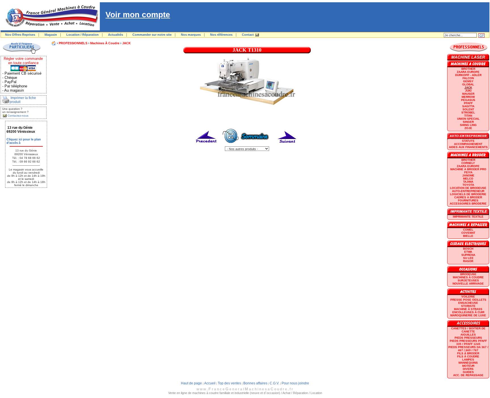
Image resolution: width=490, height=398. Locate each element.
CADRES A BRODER (468, 197)
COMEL (468, 229)
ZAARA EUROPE (468, 71)
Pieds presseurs (468, 337)
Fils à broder (468, 353)
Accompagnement (468, 144)
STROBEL (468, 112)
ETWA (468, 251)
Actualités (115, 34)
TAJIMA (468, 181)
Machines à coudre (104, 43)
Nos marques (191, 34)
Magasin (51, 34)
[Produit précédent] (207, 145)
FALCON (468, 78)
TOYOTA (468, 184)
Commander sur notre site (152, 34)
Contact (248, 34)
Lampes (468, 359)
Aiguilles (468, 334)
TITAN (468, 115)
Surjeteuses (468, 280)
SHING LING (468, 125)
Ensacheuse (468, 302)
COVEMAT (468, 232)
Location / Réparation (82, 34)
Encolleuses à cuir (468, 312)
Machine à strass (468, 309)
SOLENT (468, 109)
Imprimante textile (468, 216)
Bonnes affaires (255, 383)
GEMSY (468, 81)
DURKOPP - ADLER (468, 75)
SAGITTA (468, 106)
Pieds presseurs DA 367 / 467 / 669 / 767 (468, 349)
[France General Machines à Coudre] (50, 29)
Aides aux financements (468, 147)
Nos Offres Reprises (20, 34)
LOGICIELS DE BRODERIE (468, 194)
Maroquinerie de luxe (468, 315)
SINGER (468, 121)
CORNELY (468, 163)
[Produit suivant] (287, 145)
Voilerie (468, 296)
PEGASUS (468, 100)
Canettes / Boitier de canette (468, 330)
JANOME (468, 175)
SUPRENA (468, 254)
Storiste (468, 306)
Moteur (468, 365)
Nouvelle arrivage (468, 283)
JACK (126, 43)
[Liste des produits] (247, 145)
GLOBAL (468, 84)
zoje (468, 128)
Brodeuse (468, 274)
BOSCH (468, 248)
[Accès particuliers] (22, 53)
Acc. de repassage (468, 375)
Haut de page (191, 383)
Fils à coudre (468, 356)
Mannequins (468, 362)
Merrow (468, 96)
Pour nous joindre (295, 383)
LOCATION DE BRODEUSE (468, 187)
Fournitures (468, 200)
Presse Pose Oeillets (468, 299)
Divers (468, 368)
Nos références (221, 34)
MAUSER (468, 93)
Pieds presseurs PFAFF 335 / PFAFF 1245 (468, 342)
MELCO (468, 178)
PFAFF (468, 103)
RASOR (468, 261)
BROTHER (468, 68)
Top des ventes (229, 383)
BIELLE (468, 235)
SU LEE (468, 258)
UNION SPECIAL (468, 118)
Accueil (210, 383)
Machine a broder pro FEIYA (468, 171)
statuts (468, 140)
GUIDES (468, 372)
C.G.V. (274, 383)
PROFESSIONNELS (73, 43)
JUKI (468, 90)
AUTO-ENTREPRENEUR (468, 191)
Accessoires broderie (468, 203)
